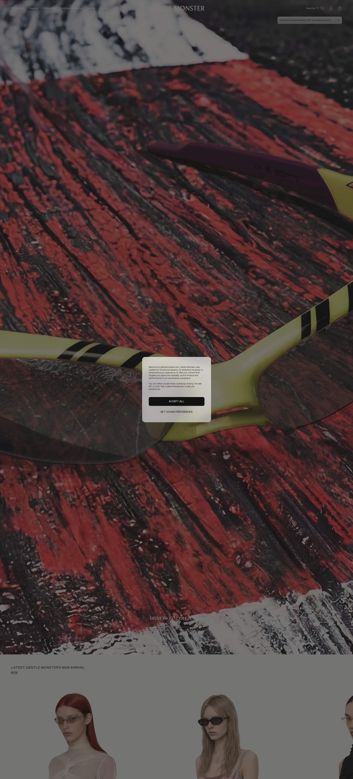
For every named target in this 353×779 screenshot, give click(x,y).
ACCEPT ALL (176, 401)
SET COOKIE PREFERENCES (177, 411)
